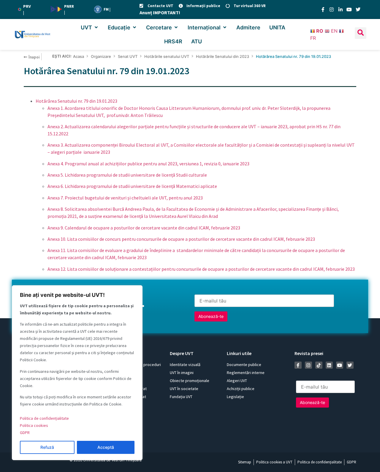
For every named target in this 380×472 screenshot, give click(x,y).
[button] (90, 27)
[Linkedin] (329, 365)
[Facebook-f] (323, 9)
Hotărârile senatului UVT (166, 56)
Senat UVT (127, 56)
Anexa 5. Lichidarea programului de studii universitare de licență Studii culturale (127, 175)
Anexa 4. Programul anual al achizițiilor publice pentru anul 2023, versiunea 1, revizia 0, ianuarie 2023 (148, 164)
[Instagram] (331, 9)
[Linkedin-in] (340, 9)
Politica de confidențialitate (44, 418)
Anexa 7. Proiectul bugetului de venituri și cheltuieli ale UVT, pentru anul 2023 (125, 198)
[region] (77, 372)
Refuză (47, 447)
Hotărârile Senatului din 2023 (222, 56)
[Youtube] (349, 9)
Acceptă (105, 447)
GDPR (25, 432)
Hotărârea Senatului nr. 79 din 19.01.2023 (76, 101)
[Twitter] (358, 9)
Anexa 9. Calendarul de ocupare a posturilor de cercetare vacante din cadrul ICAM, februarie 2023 (144, 228)
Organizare (101, 56)
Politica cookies (34, 425)
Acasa (78, 56)
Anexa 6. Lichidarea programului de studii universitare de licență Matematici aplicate (132, 186)
